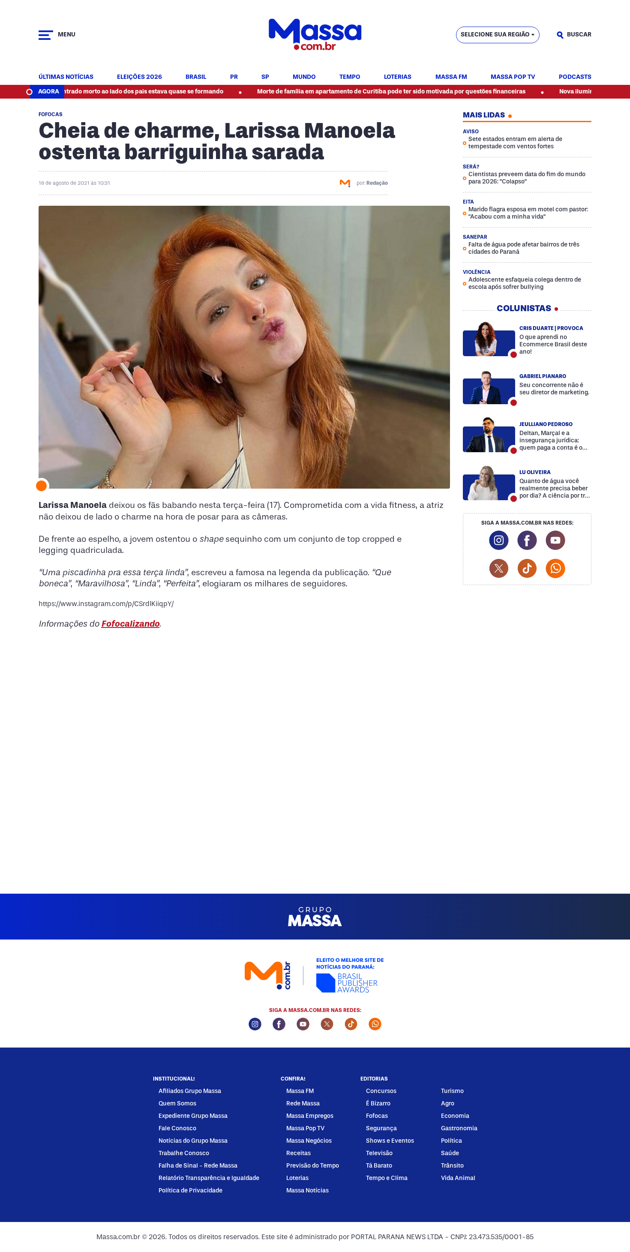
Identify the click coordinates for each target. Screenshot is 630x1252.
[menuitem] (66, 77)
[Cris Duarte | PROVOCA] (489, 338)
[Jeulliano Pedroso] (489, 434)
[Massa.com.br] (315, 35)
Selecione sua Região (495, 34)
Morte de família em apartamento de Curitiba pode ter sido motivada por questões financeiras (351, 91)
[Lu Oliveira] (489, 482)
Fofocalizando (130, 623)
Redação (377, 183)
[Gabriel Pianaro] (489, 386)
